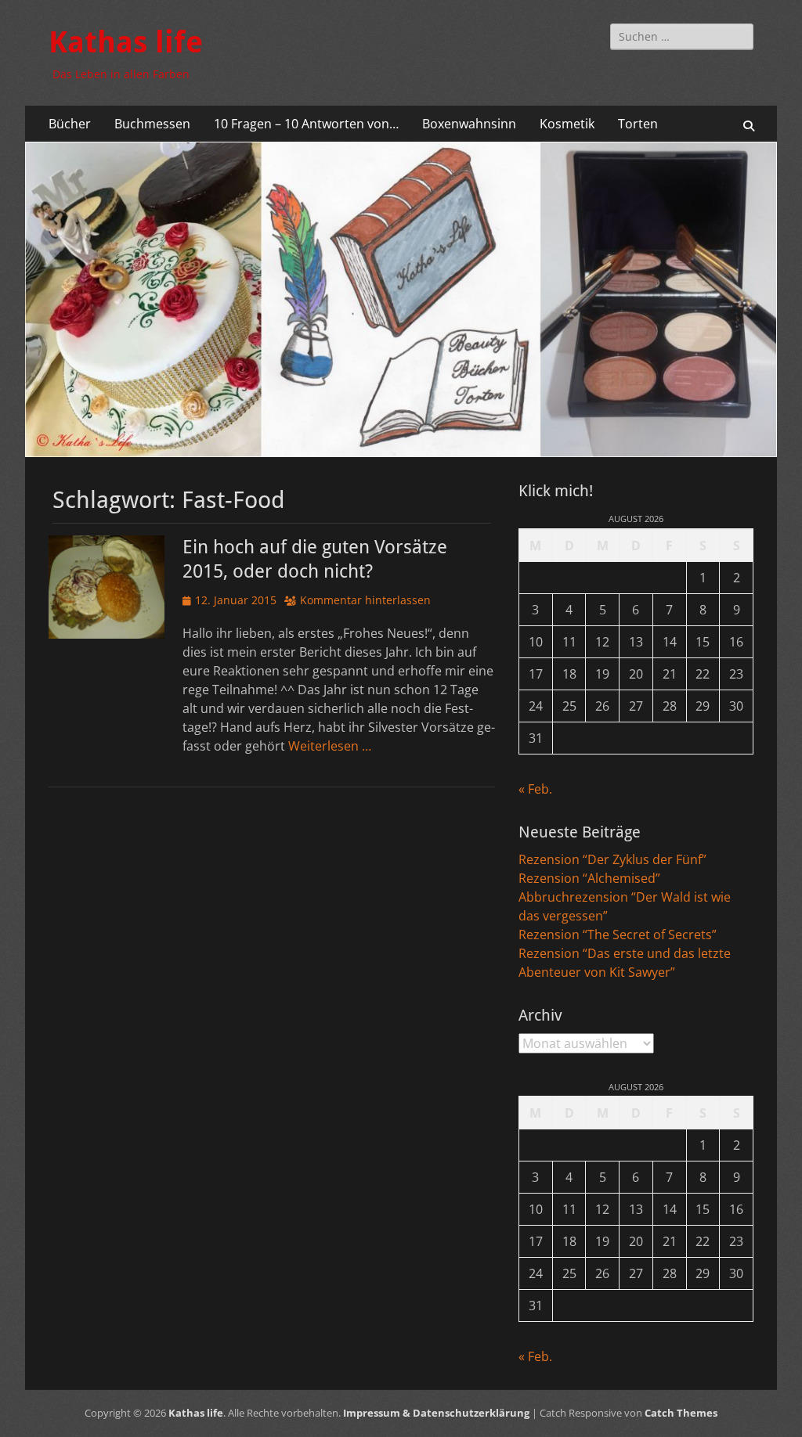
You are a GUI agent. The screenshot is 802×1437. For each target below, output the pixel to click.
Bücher (70, 123)
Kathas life (126, 42)
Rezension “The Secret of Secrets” (617, 934)
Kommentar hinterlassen (365, 599)
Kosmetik (567, 123)
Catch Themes (681, 1413)
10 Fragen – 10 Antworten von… (306, 123)
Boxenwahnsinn (469, 123)
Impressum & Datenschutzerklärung (436, 1413)
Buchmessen (152, 123)
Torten (638, 123)
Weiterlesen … (329, 746)
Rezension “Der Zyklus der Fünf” (612, 859)
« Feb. (535, 789)
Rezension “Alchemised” (589, 878)
